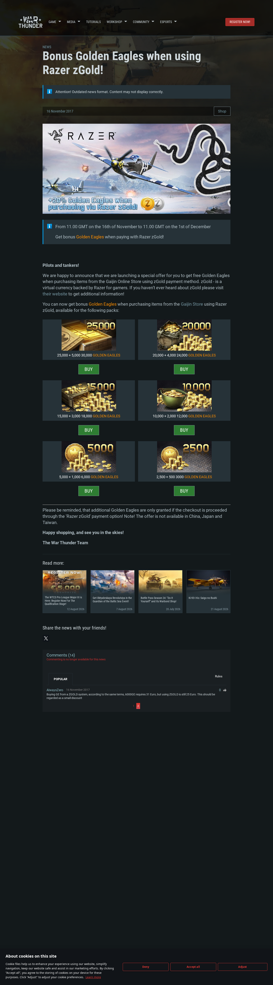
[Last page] (184, 706)
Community (141, 22)
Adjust (242, 967)
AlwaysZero (55, 690)
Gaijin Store (192, 304)
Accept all (193, 967)
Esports (166, 22)
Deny (145, 967)
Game (52, 22)
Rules (218, 676)
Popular (60, 679)
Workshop (114, 22)
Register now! (240, 22)
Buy (89, 369)
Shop (222, 111)
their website (55, 293)
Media (71, 22)
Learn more (93, 977)
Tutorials (93, 22)
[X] (46, 638)
